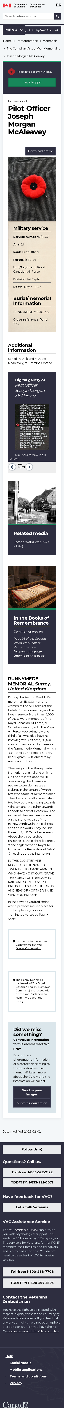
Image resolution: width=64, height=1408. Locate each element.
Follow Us (37, 1150)
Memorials (50, 41)
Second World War (27, 542)
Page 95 (19, 638)
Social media (20, 1363)
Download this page (29, 655)
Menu (11, 30)
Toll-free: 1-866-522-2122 (32, 1172)
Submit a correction (32, 1103)
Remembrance (27, 41)
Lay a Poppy (32, 82)
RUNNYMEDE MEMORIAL (31, 312)
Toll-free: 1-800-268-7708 (32, 1272)
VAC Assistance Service (23, 1230)
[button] (12, 466)
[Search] (57, 16)
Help (9, 1356)
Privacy (16, 1383)
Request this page (28, 651)
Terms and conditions (28, 1376)
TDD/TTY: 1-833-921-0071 (32, 1182)
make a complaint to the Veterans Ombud (32, 1331)
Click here (37, 994)
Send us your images (32, 1092)
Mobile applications (26, 1370)
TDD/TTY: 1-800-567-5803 (32, 1283)
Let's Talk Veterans (32, 1207)
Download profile (40, 151)
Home (7, 41)
